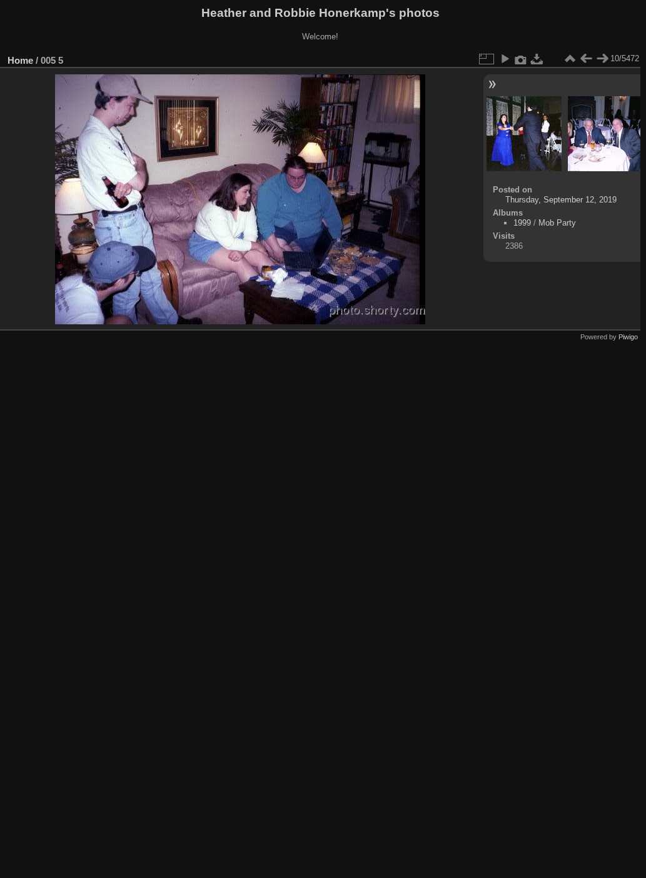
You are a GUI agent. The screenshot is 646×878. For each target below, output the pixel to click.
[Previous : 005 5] (586, 59)
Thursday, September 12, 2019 (561, 199)
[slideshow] (505, 59)
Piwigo (628, 337)
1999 (522, 222)
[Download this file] (537, 59)
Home (20, 60)
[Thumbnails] (570, 59)
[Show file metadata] (521, 59)
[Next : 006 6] (602, 59)
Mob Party (557, 222)
